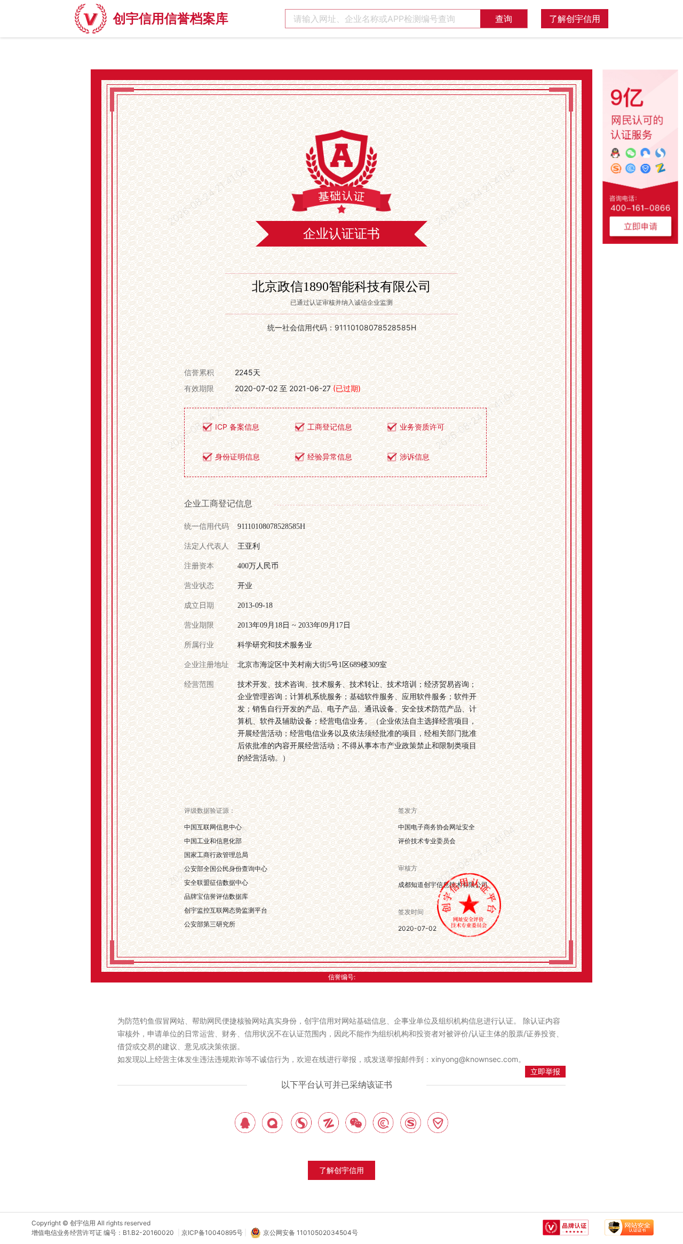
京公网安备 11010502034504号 (310, 1233)
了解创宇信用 (574, 18)
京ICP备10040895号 (212, 1233)
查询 (503, 18)
